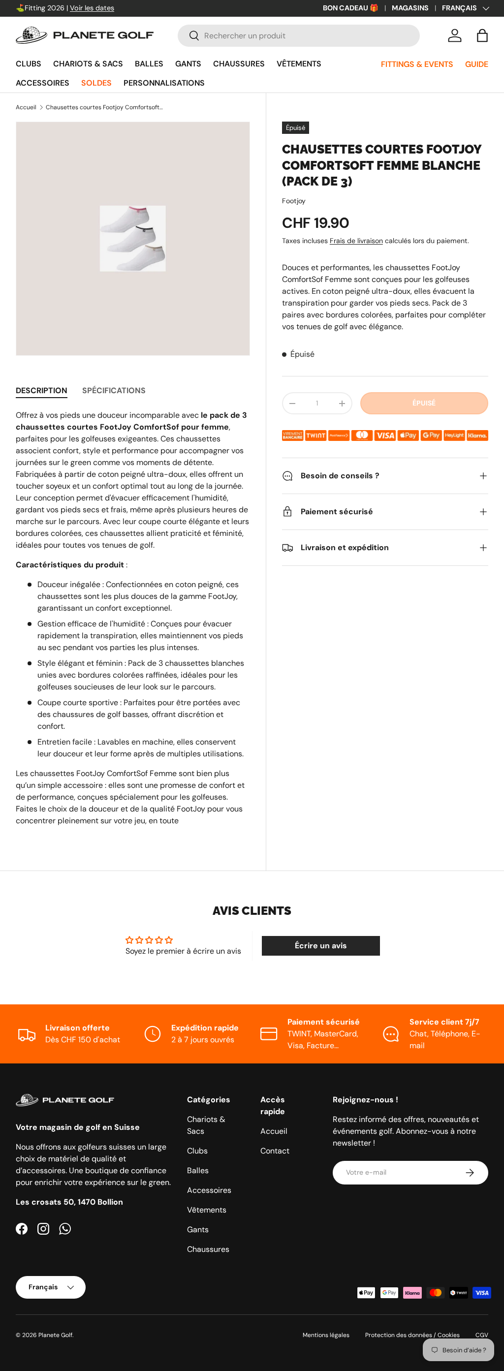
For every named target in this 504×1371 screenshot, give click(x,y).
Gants (188, 64)
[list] (133, 238)
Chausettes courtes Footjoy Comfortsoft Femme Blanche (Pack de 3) (105, 107)
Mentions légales (326, 1335)
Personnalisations (164, 83)
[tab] (41, 390)
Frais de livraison (356, 240)
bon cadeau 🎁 (350, 7)
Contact (274, 1151)
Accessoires (42, 83)
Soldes (96, 83)
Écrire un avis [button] (321, 945)
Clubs (28, 64)
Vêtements (299, 64)
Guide (476, 64)
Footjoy (294, 200)
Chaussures (239, 64)
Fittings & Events (417, 64)
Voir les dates (92, 7)
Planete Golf (55, 1335)
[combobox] (298, 36)
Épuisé (424, 403)
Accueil (26, 107)
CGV (481, 1335)
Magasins (410, 7)
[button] (482, 35)
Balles (149, 64)
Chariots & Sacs (88, 64)
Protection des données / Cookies (412, 1335)
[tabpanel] (133, 618)
